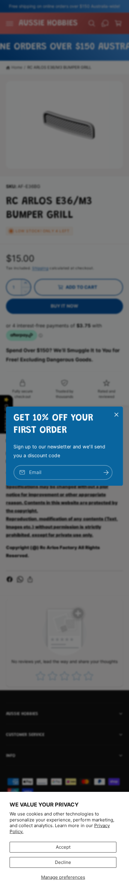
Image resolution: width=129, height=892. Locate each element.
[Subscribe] (105, 472)
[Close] (116, 414)
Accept (63, 847)
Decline (63, 862)
